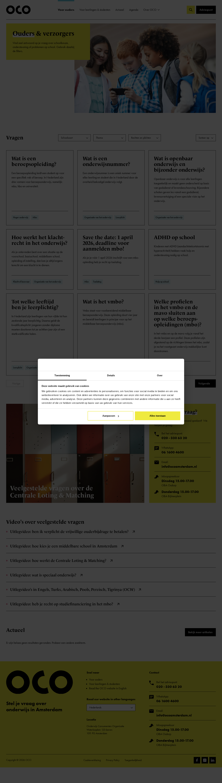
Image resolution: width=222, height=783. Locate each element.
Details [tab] (111, 375)
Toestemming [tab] (62, 375)
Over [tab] (160, 375)
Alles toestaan (158, 415)
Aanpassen (108, 415)
